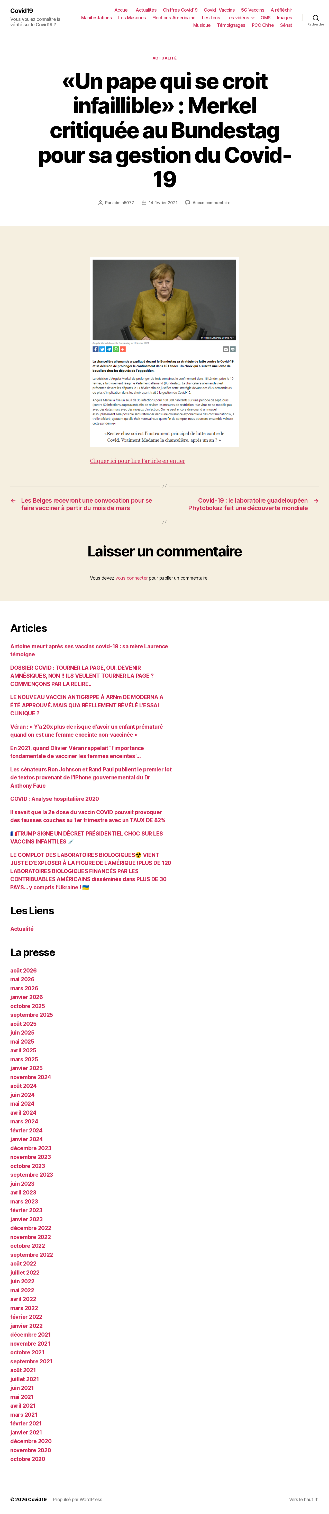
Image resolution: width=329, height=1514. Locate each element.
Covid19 (21, 11)
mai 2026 (22, 979)
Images (284, 17)
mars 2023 (24, 1201)
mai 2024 (22, 1103)
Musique (202, 25)
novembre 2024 (30, 1077)
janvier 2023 (26, 1219)
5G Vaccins (252, 10)
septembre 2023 (31, 1175)
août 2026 (23, 970)
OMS (266, 17)
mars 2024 (24, 1121)
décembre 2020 (31, 1441)
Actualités (146, 10)
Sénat (286, 25)
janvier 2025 (26, 1068)
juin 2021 (22, 1388)
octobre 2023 (27, 1166)
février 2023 (26, 1210)
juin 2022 (22, 1281)
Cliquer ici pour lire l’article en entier (137, 461)
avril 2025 (23, 1050)
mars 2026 (24, 988)
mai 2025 (22, 1041)
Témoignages (231, 25)
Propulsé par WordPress (77, 1499)
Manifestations (96, 17)
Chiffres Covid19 (180, 10)
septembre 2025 (31, 1015)
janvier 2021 (26, 1432)
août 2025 (23, 1024)
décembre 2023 (30, 1148)
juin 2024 (22, 1095)
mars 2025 (24, 1059)
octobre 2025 (27, 1006)
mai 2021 (22, 1397)
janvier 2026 (26, 997)
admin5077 (123, 202)
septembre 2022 (31, 1255)
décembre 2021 (30, 1334)
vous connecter (131, 578)
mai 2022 (22, 1290)
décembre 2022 (30, 1228)
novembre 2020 (30, 1450)
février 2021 (26, 1423)
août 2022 (23, 1263)
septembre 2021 (31, 1361)
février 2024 (26, 1130)
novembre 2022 (30, 1237)
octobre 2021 (27, 1352)
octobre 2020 (27, 1459)
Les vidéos (237, 17)
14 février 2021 (163, 202)
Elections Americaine (174, 17)
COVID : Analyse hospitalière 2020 (54, 799)
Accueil (122, 10)
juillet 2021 (24, 1379)
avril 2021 (22, 1406)
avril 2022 (23, 1299)
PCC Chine (263, 25)
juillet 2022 (25, 1272)
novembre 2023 (30, 1157)
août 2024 (23, 1086)
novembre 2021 (30, 1343)
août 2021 (23, 1370)
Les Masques (132, 17)
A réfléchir (281, 10)
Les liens (211, 17)
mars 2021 (24, 1415)
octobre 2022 (27, 1246)
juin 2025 (22, 1032)
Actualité (164, 58)
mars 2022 (24, 1308)
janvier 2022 (26, 1326)
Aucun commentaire (212, 202)
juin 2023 (22, 1184)
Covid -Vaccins (219, 10)
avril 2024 (23, 1112)
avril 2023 (23, 1192)
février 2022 (26, 1317)
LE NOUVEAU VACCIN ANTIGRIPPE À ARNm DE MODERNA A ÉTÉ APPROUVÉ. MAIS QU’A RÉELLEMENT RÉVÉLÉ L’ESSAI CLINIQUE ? (86, 705)
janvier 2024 (26, 1139)
